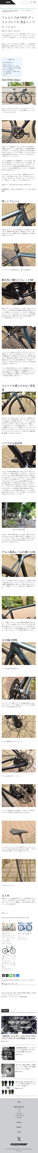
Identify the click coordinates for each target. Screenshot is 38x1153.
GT (19, 1111)
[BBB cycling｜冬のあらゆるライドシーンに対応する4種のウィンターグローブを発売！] (8, 1087)
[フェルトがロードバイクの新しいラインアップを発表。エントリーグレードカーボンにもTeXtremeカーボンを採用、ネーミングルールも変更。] (9, 950)
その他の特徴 (7, 73)
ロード (31, 10)
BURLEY (19, 1117)
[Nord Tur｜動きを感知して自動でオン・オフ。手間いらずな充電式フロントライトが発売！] (8, 1070)
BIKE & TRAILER (13, 10)
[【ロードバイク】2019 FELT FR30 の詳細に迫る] (25, 927)
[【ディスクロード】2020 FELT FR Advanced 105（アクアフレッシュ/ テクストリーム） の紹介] (9, 927)
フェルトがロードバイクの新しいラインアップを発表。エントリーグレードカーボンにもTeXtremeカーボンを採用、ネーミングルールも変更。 (9, 961)
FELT (28, 10)
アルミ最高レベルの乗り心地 (11, 71)
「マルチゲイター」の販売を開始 (17, 996)
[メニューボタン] (35, 2)
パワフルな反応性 (8, 69)
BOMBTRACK (19, 1115)
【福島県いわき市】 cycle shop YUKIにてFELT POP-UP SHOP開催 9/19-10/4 (19, 1037)
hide (13, 59)
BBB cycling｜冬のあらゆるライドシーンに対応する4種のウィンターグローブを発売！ (25, 1084)
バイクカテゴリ (22, 10)
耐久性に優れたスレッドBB (10, 66)
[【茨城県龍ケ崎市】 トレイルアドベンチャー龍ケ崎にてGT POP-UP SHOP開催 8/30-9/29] (8, 1053)
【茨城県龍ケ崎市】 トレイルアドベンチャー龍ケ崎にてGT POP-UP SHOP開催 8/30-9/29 (25, 1050)
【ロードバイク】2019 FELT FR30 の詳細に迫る (24, 934)
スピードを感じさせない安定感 (11, 68)
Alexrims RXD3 (16, 540)
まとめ (5, 75)
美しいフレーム (7, 64)
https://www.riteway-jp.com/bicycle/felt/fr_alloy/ (15, 917)
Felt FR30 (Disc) (8, 62)
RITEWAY (19, 1113)
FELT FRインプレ (12, 11)
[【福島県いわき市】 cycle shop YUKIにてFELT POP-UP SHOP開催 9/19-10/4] (19, 1025)
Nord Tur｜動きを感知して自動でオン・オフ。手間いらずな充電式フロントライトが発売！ (25, 1067)
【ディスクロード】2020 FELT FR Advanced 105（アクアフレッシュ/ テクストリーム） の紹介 (8, 936)
